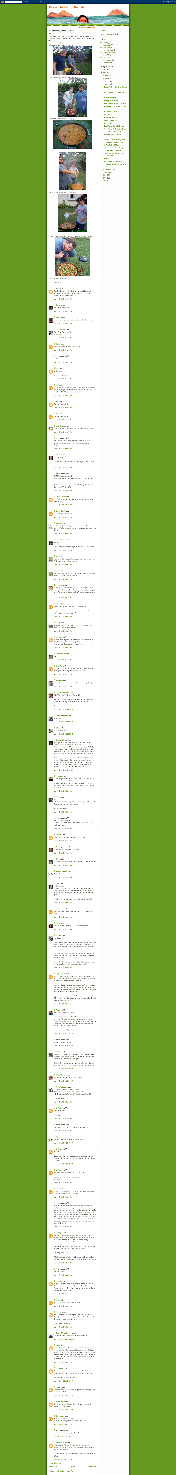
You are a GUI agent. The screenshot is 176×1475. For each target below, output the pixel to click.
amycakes (59, 523)
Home (73, 1467)
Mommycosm (61, 847)
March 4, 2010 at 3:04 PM (63, 1118)
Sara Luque (60, 1416)
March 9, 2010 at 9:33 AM (63, 1327)
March (107, 84)
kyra (57, 1300)
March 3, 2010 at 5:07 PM (63, 467)
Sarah (58, 305)
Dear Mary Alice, (110, 98)
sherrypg (59, 680)
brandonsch (60, 1368)
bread (105, 43)
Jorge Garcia (60, 497)
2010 (105, 73)
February (108, 169)
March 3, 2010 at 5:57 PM (63, 579)
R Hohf (58, 1052)
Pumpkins (107, 60)
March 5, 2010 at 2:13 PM (63, 1183)
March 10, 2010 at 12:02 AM (64, 1339)
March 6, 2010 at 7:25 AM (63, 1227)
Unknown (59, 637)
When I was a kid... (111, 120)
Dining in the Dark (111, 101)
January (108, 172)
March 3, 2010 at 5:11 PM (63, 505)
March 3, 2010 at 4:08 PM (63, 299)
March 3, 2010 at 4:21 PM (63, 323)
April (107, 81)
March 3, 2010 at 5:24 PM (63, 534)
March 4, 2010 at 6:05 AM (63, 903)
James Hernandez (62, 540)
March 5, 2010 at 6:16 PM (63, 1197)
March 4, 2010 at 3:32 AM (63, 812)
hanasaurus (60, 1402)
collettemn (60, 426)
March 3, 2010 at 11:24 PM (63, 722)
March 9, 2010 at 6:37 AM (63, 1306)
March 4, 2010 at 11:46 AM (63, 1046)
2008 (105, 178)
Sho (57, 728)
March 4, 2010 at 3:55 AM (63, 829)
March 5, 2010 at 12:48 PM (63, 1164)
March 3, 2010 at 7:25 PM (63, 686)
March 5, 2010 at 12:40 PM (63, 1143)
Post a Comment (54, 1463)
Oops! (106, 115)
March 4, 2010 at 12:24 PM (63, 1081)
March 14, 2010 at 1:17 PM (63, 1395)
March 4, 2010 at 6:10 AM (63, 917)
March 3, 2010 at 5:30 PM (63, 550)
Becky (58, 344)
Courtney (59, 455)
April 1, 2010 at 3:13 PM (62, 1436)
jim (57, 385)
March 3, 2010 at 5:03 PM (63, 449)
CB (57, 368)
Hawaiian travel (109, 52)
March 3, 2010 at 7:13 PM (63, 674)
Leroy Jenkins (61, 604)
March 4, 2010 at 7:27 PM (63, 1131)
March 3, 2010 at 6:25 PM (63, 617)
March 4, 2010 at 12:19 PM (63, 1069)
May (106, 78)
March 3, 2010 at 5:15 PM (63, 517)
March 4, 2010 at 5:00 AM (63, 865)
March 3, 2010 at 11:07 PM (63, 709)
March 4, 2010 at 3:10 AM (63, 791)
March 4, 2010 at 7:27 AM (63, 929)
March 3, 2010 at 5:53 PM (63, 565)
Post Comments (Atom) (66, 1471)
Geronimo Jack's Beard (109, 34)
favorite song (108, 50)
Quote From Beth (110, 112)
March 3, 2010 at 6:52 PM (63, 647)
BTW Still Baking (110, 117)
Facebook (107, 45)
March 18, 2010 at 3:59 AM (63, 1424)
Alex (57, 797)
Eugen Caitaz (61, 740)
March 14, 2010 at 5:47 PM (63, 1410)
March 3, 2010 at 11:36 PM (63, 734)
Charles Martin (61, 654)
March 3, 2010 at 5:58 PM (63, 598)
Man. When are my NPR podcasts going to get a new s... (115, 164)
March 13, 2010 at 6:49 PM (63, 1381)
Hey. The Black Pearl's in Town (115, 103)
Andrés (58, 1312)
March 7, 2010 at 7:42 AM (63, 1294)
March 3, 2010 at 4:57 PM (63, 432)
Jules (58, 623)
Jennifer (59, 666)
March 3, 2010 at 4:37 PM (63, 395)
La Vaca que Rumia (63, 692)
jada (57, 884)
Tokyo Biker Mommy (63, 1333)
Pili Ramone (60, 330)
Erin (57, 859)
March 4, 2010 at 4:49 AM (63, 853)
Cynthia (59, 1137)
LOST (105, 55)
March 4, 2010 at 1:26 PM (63, 1102)
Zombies (106, 62)
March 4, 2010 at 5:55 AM (63, 877)
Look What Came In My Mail (114, 126)
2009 (105, 175)
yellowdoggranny (62, 716)
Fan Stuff (106, 48)
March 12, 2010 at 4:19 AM (63, 1362)
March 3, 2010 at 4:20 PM (63, 311)
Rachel (58, 1010)
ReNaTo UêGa (61, 1087)
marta (58, 1387)
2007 (105, 181)
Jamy (58, 1345)
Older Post (92, 1467)
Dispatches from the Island (68, 7)
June (107, 75)
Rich (57, 556)
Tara (57, 288)
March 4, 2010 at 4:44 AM (63, 841)
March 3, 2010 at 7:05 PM (63, 660)
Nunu (105, 57)
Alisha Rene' (60, 1075)
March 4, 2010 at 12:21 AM (63, 770)
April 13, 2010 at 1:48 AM (63, 1460)
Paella (51, 34)
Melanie (59, 317)
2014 (105, 70)
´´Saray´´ (59, 1233)
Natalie (58, 935)
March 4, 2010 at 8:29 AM (63, 968)
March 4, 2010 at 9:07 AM (63, 1004)
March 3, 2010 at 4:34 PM (63, 379)
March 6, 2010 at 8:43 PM (63, 1263)
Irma (57, 1189)
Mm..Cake (108, 123)
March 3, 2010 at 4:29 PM (63, 362)
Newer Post (52, 1467)
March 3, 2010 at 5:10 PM (63, 490)
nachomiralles (61, 1443)
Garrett (58, 835)
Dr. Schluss (60, 585)
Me (57, 402)
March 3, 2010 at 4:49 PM (63, 408)
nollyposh (59, 776)
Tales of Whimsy (62, 871)
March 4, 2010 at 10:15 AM (63, 1033)
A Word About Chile (111, 145)
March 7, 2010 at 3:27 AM (63, 1275)
